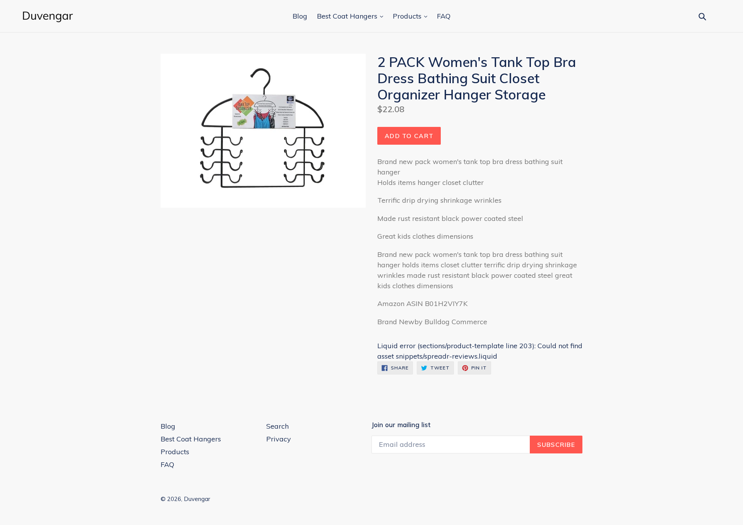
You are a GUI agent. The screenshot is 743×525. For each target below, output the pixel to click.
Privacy (278, 438)
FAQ (443, 16)
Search (277, 426)
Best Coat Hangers (348, 16)
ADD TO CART (409, 136)
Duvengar (197, 499)
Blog (300, 16)
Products (408, 16)
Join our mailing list (401, 425)
